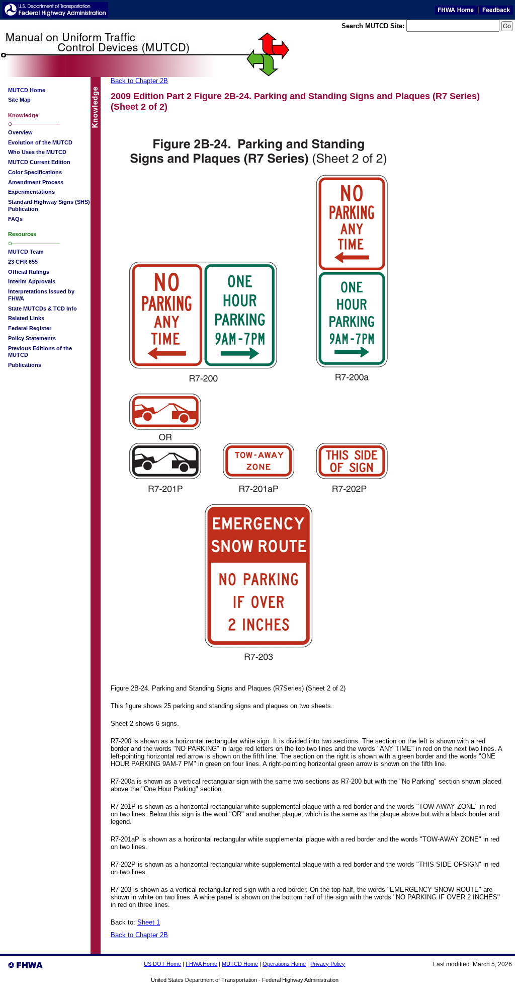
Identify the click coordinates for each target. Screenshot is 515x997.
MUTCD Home (240, 964)
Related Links (26, 318)
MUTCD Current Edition (39, 162)
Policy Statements (32, 338)
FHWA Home (201, 964)
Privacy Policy (327, 964)
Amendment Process (35, 182)
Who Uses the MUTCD (37, 152)
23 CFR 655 (23, 262)
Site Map (19, 100)
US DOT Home (162, 964)
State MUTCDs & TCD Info (42, 308)
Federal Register (29, 328)
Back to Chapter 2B (139, 81)
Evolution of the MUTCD (40, 142)
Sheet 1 (148, 922)
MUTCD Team (26, 252)
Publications (24, 365)
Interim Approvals (31, 281)
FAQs (15, 219)
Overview (20, 132)
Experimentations (31, 192)
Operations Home (284, 964)
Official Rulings (28, 272)
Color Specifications (35, 172)
